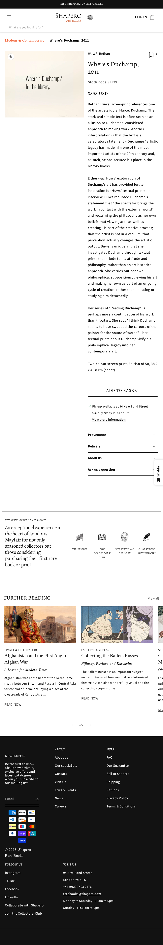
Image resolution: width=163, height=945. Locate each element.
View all (153, 598)
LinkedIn (11, 897)
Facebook (12, 889)
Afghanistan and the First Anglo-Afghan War (36, 658)
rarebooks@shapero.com (82, 894)
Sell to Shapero (118, 773)
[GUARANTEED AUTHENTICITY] (147, 546)
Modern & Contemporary (25, 40)
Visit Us (60, 782)
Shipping (113, 782)
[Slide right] (90, 724)
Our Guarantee (118, 765)
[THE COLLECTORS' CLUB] (102, 546)
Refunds (113, 790)
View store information (109, 419)
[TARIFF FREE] (80, 546)
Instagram (13, 873)
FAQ (109, 758)
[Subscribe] (34, 799)
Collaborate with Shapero (24, 905)
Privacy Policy (117, 798)
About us (61, 758)
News (59, 798)
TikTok (10, 881)
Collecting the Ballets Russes (109, 655)
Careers (61, 806)
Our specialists (66, 765)
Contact (61, 773)
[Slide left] (72, 724)
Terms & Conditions (121, 806)
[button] (9, 17)
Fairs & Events (65, 790)
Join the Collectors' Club (23, 913)
